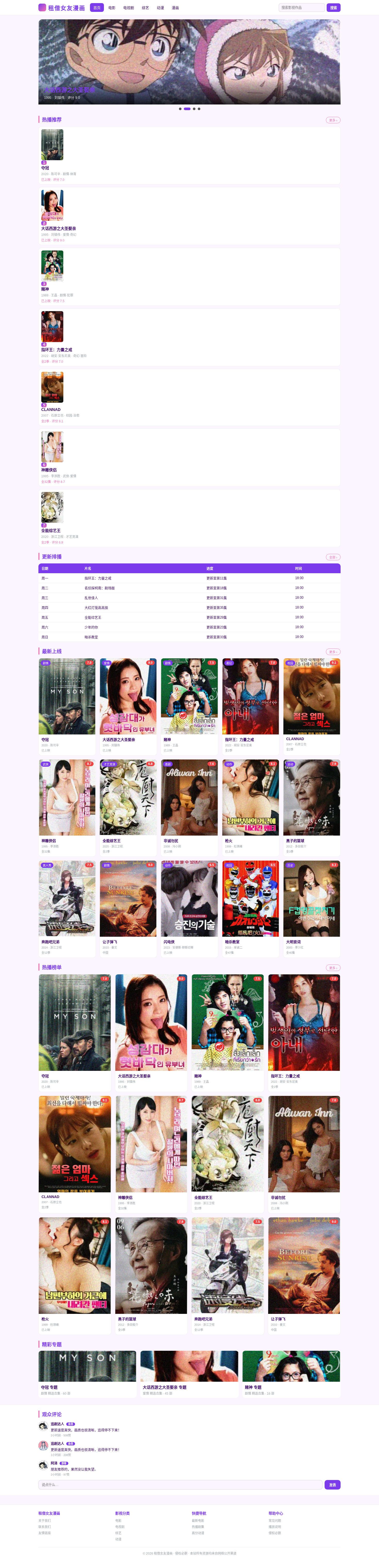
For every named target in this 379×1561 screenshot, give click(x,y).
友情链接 (44, 1533)
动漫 (160, 8)
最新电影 (198, 1521)
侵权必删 (275, 1533)
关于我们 (44, 1521)
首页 (97, 8)
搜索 (333, 8)
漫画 (175, 8)
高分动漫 (198, 1533)
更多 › (333, 120)
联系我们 (44, 1527)
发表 (332, 1485)
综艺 (145, 8)
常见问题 (275, 1521)
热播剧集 (198, 1527)
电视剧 (128, 8)
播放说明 (275, 1527)
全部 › (333, 557)
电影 (112, 8)
